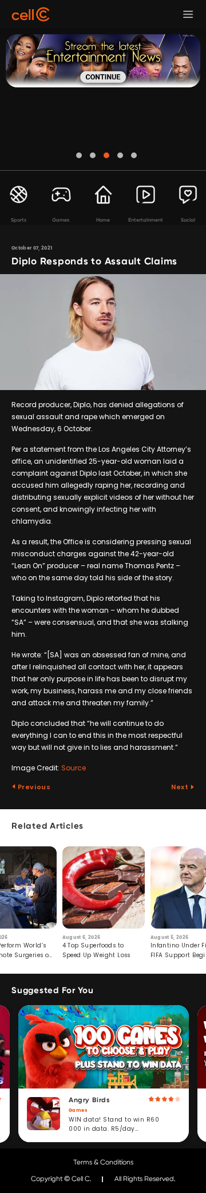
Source (73, 768)
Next (180, 787)
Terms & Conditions (103, 1162)
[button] (79, 155)
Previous (33, 787)
